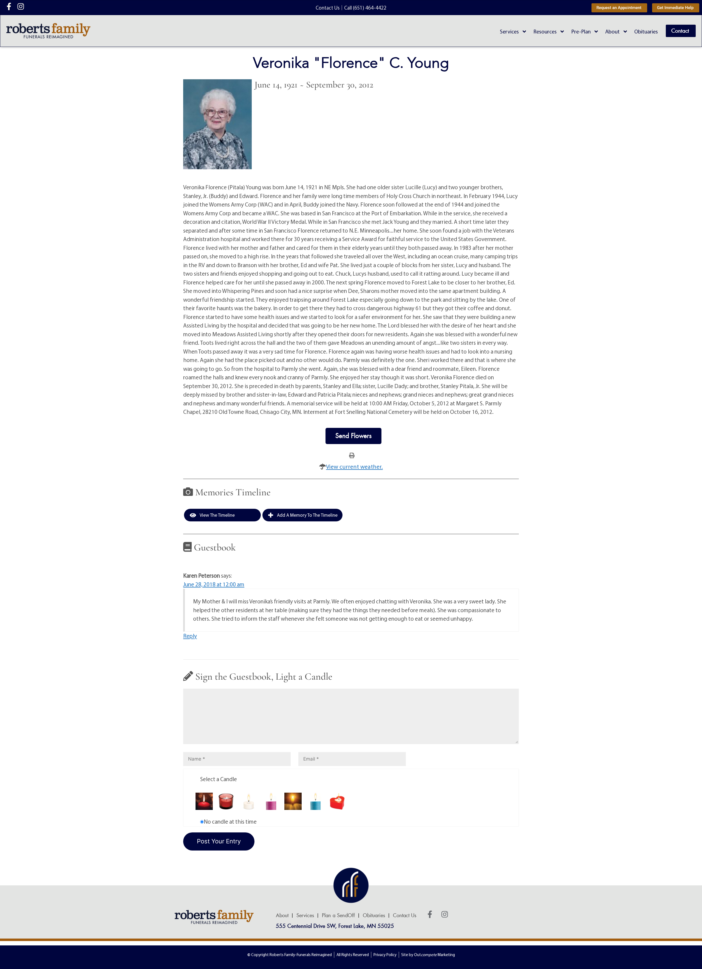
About (612, 31)
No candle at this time (230, 821)
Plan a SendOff (338, 915)
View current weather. (354, 466)
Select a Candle (218, 778)
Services (509, 31)
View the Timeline (217, 515)
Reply (190, 635)
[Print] (351, 455)
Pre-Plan (581, 31)
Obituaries (646, 31)
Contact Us (404, 915)
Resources (545, 31)
